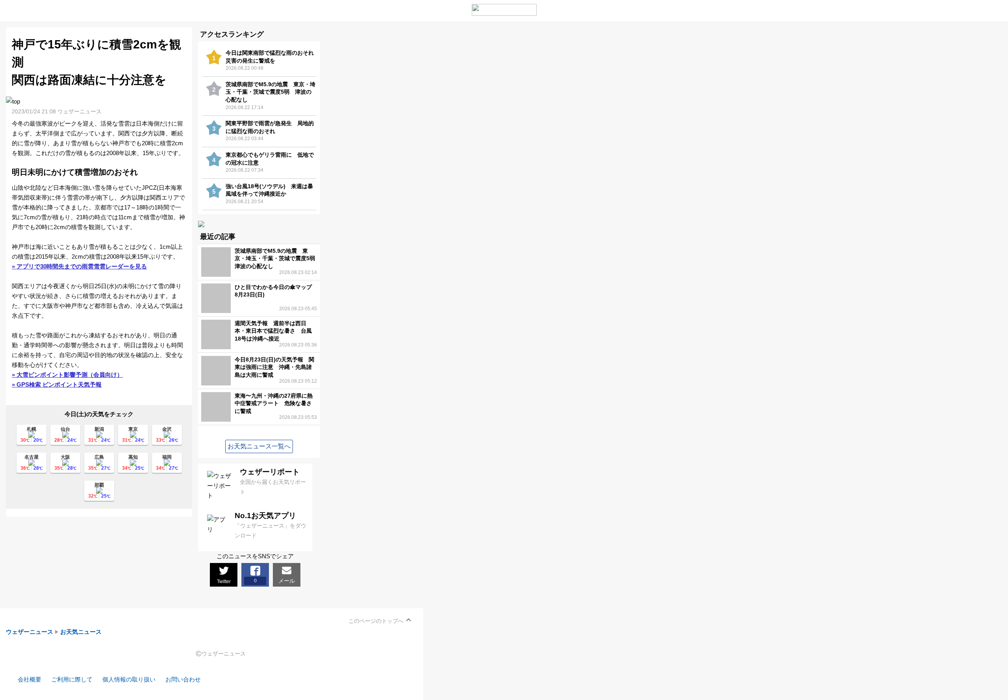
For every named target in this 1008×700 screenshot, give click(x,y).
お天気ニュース (81, 631)
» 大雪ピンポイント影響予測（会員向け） (67, 374)
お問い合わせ (183, 679)
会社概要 (29, 679)
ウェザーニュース (29, 631)
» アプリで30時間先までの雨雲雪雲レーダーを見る (79, 266)
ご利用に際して (72, 679)
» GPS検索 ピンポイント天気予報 (57, 384)
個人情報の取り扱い (129, 679)
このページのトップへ (376, 621)
